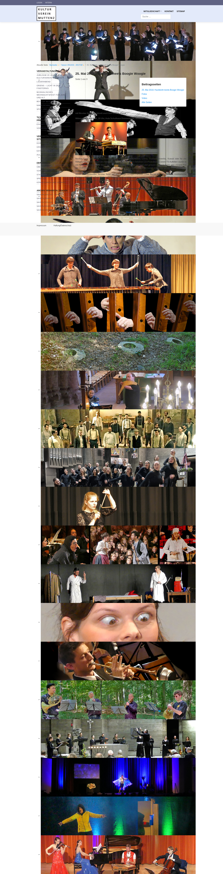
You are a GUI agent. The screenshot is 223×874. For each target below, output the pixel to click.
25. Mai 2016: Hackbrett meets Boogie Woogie (163, 90)
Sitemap (181, 11)
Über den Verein (46, 167)
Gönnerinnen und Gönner (51, 182)
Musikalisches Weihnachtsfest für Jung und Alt (51, 95)
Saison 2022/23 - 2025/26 (49, 194)
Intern (48, 2)
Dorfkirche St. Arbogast (51, 143)
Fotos (144, 94)
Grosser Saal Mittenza (50, 147)
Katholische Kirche (48, 151)
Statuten (42, 175)
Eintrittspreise (45, 124)
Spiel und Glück (46, 109)
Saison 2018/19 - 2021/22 (49, 198)
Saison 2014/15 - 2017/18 (49, 202)
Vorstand (42, 171)
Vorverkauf (43, 128)
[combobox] (156, 16)
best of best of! (46, 101)
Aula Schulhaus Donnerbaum (53, 155)
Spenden (41, 178)
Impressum (41, 225)
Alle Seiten (147, 102)
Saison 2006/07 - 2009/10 (49, 210)
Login (39, 2)
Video (144, 98)
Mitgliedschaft (153, 12)
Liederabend (44, 82)
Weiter (129, 212)
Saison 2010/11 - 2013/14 (49, 206)
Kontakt (169, 11)
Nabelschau (43, 105)
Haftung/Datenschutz (62, 225)
